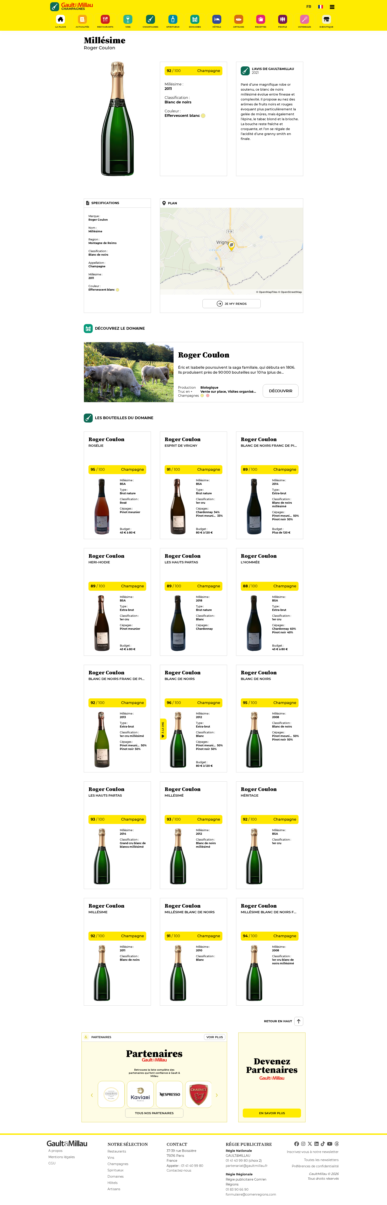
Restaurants (117, 1151)
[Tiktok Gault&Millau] (323, 1144)
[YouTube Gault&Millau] (329, 1144)
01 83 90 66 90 (237, 1190)
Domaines (116, 1176)
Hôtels (113, 1183)
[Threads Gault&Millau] (337, 1144)
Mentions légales (61, 1157)
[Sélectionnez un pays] (320, 6)
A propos (55, 1151)
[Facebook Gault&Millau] (296, 1144)
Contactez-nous (179, 1170)
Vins (111, 1158)
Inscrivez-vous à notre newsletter (313, 1152)
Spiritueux (115, 1170)
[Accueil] (77, 5)
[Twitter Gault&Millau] (309, 1144)
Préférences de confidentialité (315, 1166)
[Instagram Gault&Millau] (303, 1144)
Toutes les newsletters (321, 1160)
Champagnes (118, 1164)
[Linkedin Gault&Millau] (316, 1144)
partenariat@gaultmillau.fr (247, 1166)
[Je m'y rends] (231, 256)
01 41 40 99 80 (192, 1166)
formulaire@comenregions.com (251, 1194)
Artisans (114, 1189)
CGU (52, 1163)
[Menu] (332, 6)
